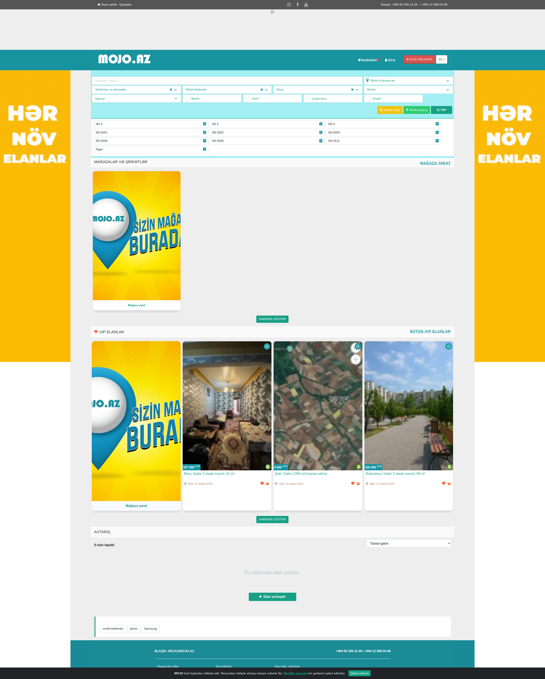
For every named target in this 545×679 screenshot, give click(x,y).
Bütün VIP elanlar (430, 331)
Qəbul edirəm (359, 673)
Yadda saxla (391, 110)
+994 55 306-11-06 (349, 651)
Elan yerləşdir (420, 59)
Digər (150, 149)
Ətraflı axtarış (417, 110)
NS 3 (150, 124)
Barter (195, 98)
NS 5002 (266, 132)
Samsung (150, 628)
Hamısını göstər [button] (272, 319)
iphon (134, 628)
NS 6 (383, 124)
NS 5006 (266, 140)
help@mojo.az (181, 651)
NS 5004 (150, 140)
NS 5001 (150, 132)
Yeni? (255, 98)
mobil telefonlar (113, 628)
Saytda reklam (287, 666)
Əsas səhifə (108, 4)
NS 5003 (383, 132)
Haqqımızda (168, 666)
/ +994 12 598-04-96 (433, 4)
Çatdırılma (319, 98)
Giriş (391, 60)
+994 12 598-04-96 (377, 651)
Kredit (377, 98)
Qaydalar (125, 4)
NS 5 (266, 124)
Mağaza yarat (435, 163)
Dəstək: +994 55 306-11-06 (399, 4)
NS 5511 (383, 140)
